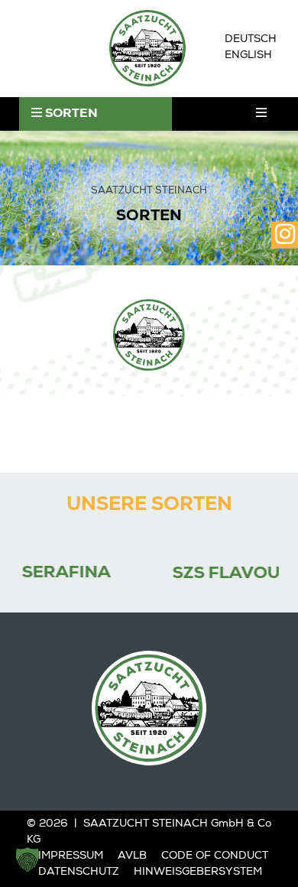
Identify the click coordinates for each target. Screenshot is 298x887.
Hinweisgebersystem (198, 872)
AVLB (132, 856)
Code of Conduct (214, 856)
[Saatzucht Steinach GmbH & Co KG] (147, 48)
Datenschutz (78, 872)
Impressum (70, 856)
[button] (27, 859)
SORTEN (70, 115)
